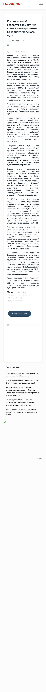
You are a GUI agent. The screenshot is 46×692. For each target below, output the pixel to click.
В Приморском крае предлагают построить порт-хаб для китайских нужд (22, 375)
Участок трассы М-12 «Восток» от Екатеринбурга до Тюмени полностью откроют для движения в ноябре (20, 402)
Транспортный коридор (15, 298)
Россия (18, 292)
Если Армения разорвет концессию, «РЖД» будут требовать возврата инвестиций (22, 382)
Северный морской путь (15, 300)
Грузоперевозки (27, 295)
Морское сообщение (15, 295)
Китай (24, 292)
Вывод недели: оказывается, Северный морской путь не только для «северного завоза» (21, 412)
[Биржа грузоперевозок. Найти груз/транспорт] (11, 4)
